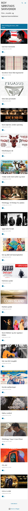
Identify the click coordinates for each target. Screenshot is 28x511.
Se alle (3, 27)
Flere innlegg (14, 503)
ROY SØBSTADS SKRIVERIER (8, 6)
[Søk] (22, 3)
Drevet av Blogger (14, 509)
